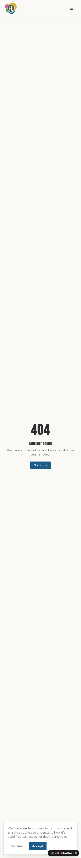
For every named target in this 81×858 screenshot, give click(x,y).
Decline (17, 846)
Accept (37, 846)
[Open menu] (71, 8)
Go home (40, 465)
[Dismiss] (76, 853)
